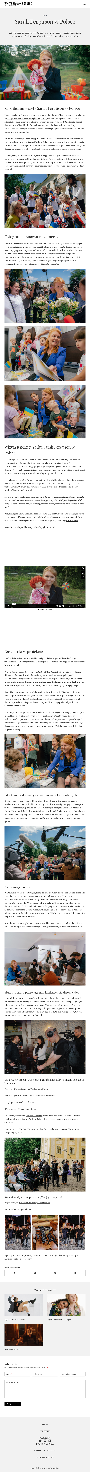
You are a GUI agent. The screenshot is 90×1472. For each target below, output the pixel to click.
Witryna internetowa (69, 1374)
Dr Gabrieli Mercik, (34, 1115)
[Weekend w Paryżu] (23, 1335)
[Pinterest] (55, 1273)
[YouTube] (50, 1441)
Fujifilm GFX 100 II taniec (14, 1319)
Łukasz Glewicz (27, 1102)
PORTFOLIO (45, 1431)
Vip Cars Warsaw (27, 1129)
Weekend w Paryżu (12, 1349)
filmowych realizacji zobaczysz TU (34, 1202)
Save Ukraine (44, 125)
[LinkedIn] (75, 1273)
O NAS (45, 1424)
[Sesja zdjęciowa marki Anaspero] (66, 1305)
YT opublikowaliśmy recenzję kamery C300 (26, 118)
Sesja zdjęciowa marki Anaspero (59, 1319)
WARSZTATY (45, 1438)
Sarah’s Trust (72, 520)
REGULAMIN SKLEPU (45, 1457)
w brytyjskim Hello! (46, 527)
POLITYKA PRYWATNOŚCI (45, 1450)
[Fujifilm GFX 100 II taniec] (23, 1305)
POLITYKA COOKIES (45, 1444)
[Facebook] (15, 1273)
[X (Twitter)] (35, 1273)
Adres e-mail (39, 1374)
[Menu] (85, 4)
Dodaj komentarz (12, 1382)
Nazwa (9, 1374)
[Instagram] (45, 1441)
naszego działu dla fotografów (18, 1259)
